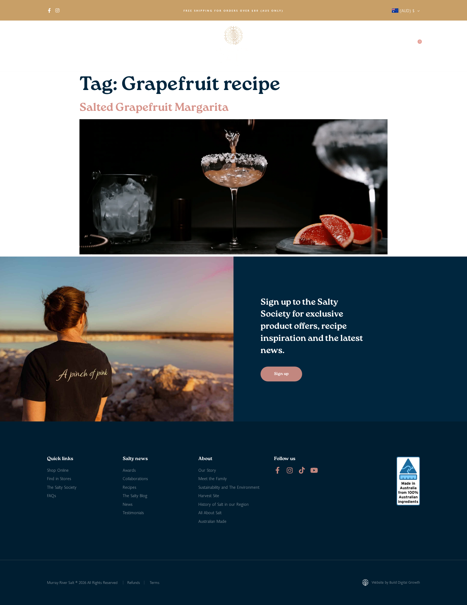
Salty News (332, 46)
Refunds (133, 582)
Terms (154, 582)
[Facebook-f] (277, 470)
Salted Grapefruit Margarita (154, 108)
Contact (398, 46)
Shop (76, 46)
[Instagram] (289, 470)
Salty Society (369, 46)
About (52, 46)
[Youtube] (314, 470)
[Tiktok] (301, 470)
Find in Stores (108, 46)
